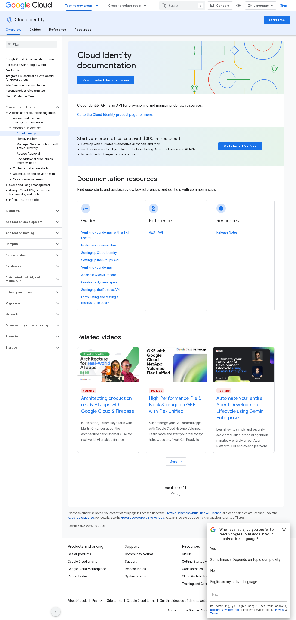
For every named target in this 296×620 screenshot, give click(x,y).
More (176, 461)
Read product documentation (106, 80)
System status (135, 576)
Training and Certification (200, 584)
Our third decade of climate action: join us (190, 600)
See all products (79, 554)
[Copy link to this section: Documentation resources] (163, 179)
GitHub (187, 554)
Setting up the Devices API (100, 290)
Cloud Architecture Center (201, 576)
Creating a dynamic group (100, 282)
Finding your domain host (99, 245)
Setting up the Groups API (100, 260)
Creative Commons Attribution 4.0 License (193, 513)
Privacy (97, 600)
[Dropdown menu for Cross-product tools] (146, 5)
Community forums (139, 554)
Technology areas (79, 5)
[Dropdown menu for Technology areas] (98, 5)
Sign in (285, 5)
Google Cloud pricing (82, 561)
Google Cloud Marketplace (87, 569)
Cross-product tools (124, 5)
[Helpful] (172, 494)
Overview (13, 29)
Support (131, 561)
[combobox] (182, 5)
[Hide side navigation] (55, 611)
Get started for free (240, 146)
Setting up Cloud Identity (99, 253)
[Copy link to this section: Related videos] (127, 337)
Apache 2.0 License (81, 517)
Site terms (114, 600)
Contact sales (78, 576)
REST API (156, 232)
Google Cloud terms (141, 600)
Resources (82, 29)
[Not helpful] (179, 494)
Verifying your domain (97, 267)
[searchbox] (31, 44)
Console (222, 5)
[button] (27, 107)
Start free (277, 20)
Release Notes (226, 232)
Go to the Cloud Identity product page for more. (115, 114)
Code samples (192, 569)
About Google (78, 600)
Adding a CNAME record (98, 275)
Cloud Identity (30, 20)
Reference (57, 29)
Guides (35, 29)
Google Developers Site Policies (142, 517)
